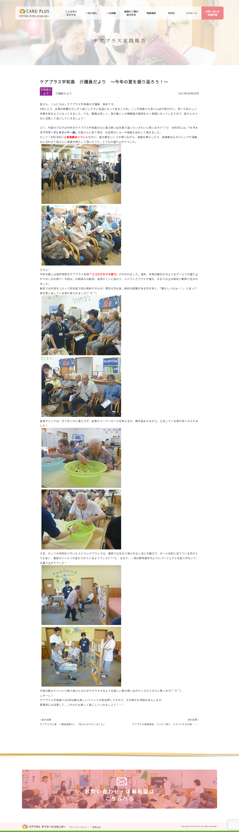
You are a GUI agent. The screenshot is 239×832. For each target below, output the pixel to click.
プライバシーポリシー (79, 826)
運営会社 (97, 826)
